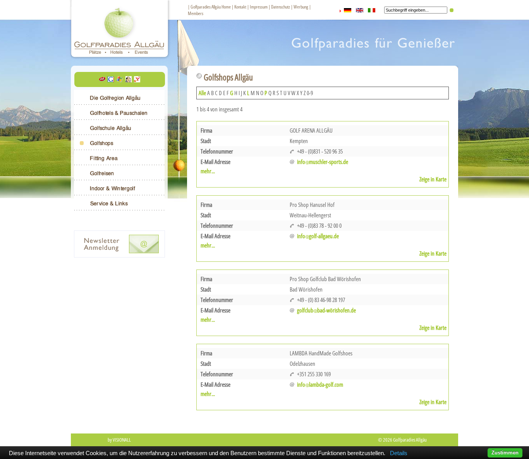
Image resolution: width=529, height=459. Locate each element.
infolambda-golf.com (320, 384)
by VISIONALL (119, 439)
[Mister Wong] (128, 80)
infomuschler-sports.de (322, 162)
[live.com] (119, 80)
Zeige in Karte (433, 179)
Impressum (259, 6)
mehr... (208, 171)
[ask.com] (102, 80)
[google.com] (110, 80)
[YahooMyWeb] (137, 80)
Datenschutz (280, 6)
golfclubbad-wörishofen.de (326, 310)
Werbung (301, 6)
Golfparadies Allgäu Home (211, 6)
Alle (202, 93)
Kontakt (240, 6)
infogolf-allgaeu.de (318, 236)
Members (195, 13)
